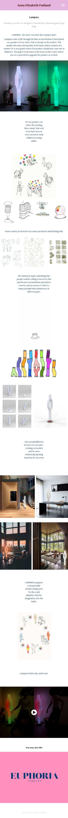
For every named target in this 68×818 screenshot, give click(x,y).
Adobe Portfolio (39, 812)
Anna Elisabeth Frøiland (34, 5)
